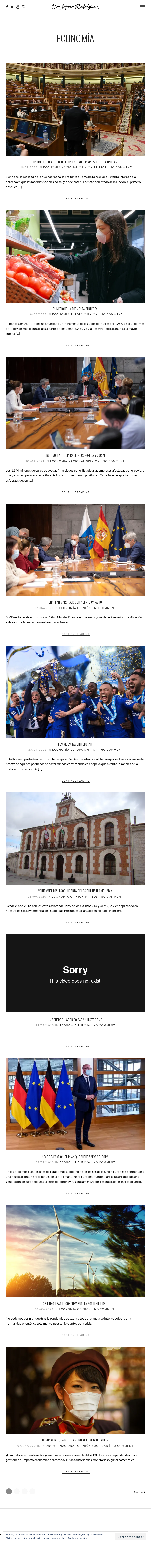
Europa (77, 314)
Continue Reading (76, 198)
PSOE (103, 167)
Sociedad (100, 1445)
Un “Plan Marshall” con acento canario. (76, 602)
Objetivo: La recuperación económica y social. (75, 455)
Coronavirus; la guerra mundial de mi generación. (75, 1440)
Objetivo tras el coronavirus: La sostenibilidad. (75, 1303)
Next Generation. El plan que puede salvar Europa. (75, 1156)
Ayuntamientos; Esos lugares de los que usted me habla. (75, 890)
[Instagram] (23, 7)
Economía (52, 167)
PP (96, 167)
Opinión (86, 167)
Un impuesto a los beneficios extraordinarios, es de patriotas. (75, 162)
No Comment (121, 167)
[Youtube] (17, 7)
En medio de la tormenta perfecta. (75, 308)
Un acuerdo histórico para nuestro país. (75, 1019)
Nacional (70, 167)
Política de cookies (77, 1538)
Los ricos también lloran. (75, 744)
